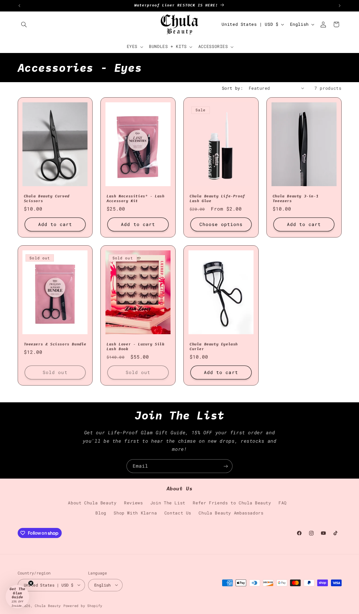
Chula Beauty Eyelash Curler (214, 346)
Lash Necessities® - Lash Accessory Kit (135, 198)
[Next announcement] (339, 5)
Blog (100, 513)
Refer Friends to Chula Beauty (232, 502)
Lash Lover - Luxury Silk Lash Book (135, 346)
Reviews (133, 502)
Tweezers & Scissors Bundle (55, 344)
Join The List (167, 502)
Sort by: (232, 88)
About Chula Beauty (92, 502)
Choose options (221, 224)
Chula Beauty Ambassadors (231, 513)
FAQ (283, 502)
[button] (24, 24)
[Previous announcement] (19, 5)
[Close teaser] (31, 583)
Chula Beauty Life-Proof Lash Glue (217, 198)
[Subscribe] (225, 466)
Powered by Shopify (82, 605)
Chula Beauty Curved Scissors (47, 198)
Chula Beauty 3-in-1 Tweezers (295, 198)
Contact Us (177, 513)
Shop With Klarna (135, 513)
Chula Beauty (48, 605)
